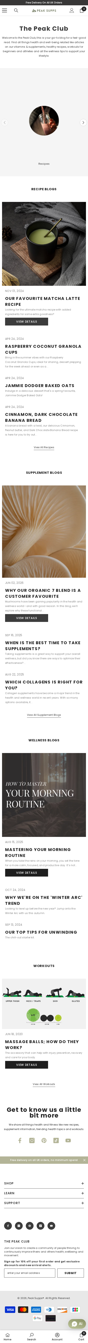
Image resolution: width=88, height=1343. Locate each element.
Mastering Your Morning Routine (38, 852)
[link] (31, 1336)
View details (26, 322)
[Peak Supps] (44, 121)
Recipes (44, 164)
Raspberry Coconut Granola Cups (43, 349)
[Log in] (72, 10)
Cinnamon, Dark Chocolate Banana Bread (41, 417)
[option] (44, 122)
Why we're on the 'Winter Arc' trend (44, 900)
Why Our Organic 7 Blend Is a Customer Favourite (43, 593)
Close (84, 1160)
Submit (70, 1273)
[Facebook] (19, 1140)
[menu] (4, 10)
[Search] (16, 10)
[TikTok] (56, 1140)
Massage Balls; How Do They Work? (42, 1044)
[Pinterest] (44, 1140)
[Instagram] (31, 1140)
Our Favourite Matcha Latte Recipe (42, 301)
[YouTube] (68, 1140)
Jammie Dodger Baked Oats (40, 385)
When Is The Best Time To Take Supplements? (43, 646)
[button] (83, 122)
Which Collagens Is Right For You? (44, 685)
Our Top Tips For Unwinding (41, 932)
